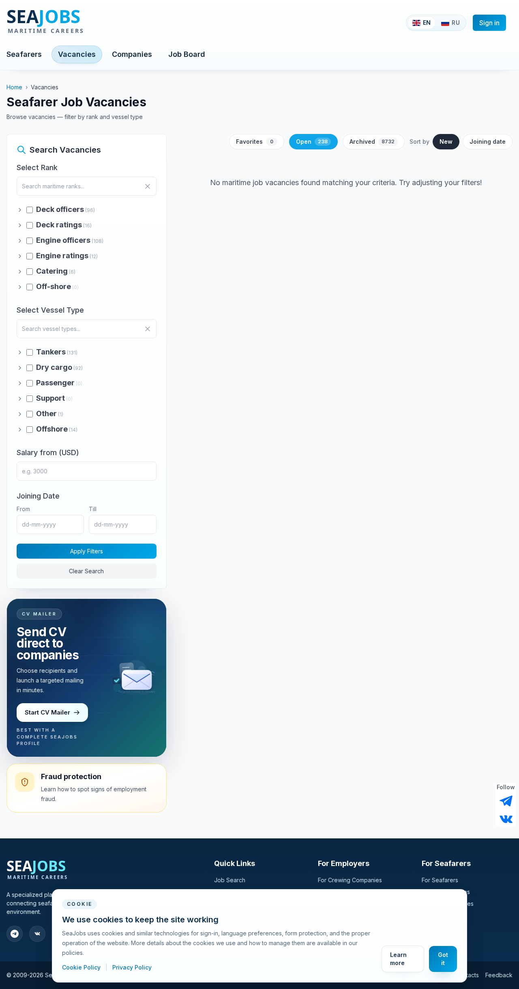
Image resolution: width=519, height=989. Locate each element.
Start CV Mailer (47, 712)
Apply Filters (86, 551)
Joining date (488, 141)
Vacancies (77, 54)
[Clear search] (148, 186)
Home (14, 87)
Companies (132, 54)
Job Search (229, 880)
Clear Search (86, 571)
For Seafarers (440, 880)
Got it (443, 958)
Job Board (186, 54)
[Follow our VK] (506, 818)
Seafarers (24, 54)
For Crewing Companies (350, 880)
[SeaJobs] (71, 22)
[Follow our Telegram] (506, 801)
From (23, 508)
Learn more (398, 958)
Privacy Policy (132, 967)
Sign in (489, 23)
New (446, 141)
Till (93, 508)
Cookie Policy (82, 967)
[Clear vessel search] (148, 329)
